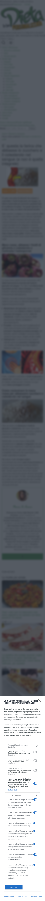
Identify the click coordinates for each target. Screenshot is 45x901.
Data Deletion (8, 896)
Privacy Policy (36, 896)
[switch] (35, 752)
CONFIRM (14, 887)
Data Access (22, 896)
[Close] (40, 701)
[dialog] (22, 798)
